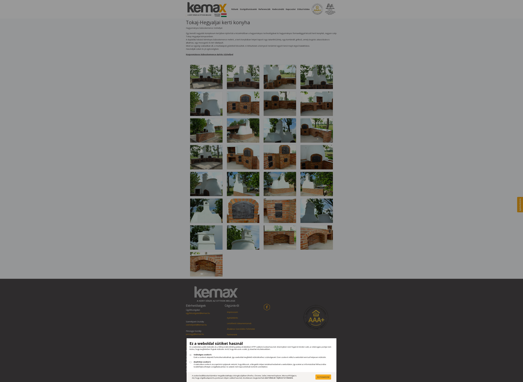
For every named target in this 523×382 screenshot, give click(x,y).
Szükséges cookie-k (203, 355)
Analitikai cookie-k (202, 362)
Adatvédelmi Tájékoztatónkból (279, 378)
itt (248, 349)
